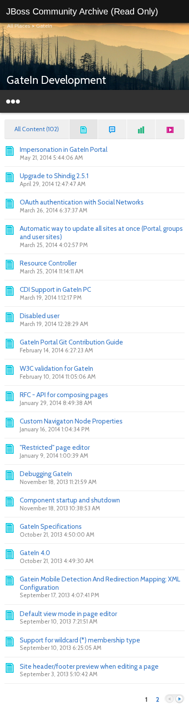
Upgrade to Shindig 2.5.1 (54, 176)
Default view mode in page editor (68, 614)
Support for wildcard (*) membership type (80, 640)
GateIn (44, 25)
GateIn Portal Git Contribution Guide (71, 342)
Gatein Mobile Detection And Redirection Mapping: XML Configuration (100, 583)
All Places (18, 25)
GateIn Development (56, 79)
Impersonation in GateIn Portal (63, 150)
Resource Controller (48, 263)
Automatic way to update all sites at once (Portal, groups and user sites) (101, 233)
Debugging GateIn (46, 474)
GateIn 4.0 (35, 553)
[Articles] (83, 129)
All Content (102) (37, 129)
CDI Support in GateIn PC (55, 290)
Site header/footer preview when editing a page (89, 667)
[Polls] (141, 129)
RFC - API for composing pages (64, 395)
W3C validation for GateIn (56, 369)
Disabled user (39, 316)
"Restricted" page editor (55, 448)
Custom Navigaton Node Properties (71, 421)
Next (179, 699)
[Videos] (170, 129)
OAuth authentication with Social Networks (82, 202)
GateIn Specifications (51, 527)
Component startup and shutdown (70, 500)
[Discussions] (112, 129)
